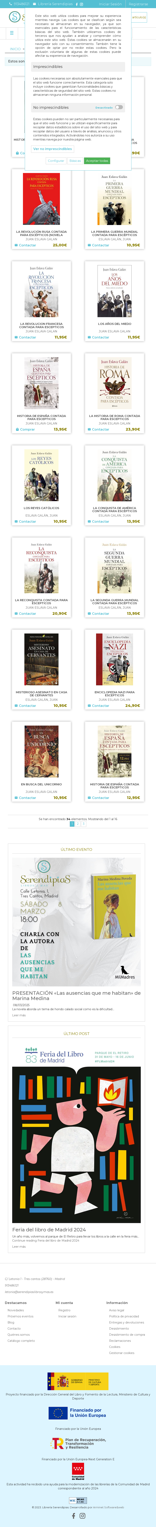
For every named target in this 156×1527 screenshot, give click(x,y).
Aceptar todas (97, 161)
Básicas (75, 161)
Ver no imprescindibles (52, 149)
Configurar (56, 161)
